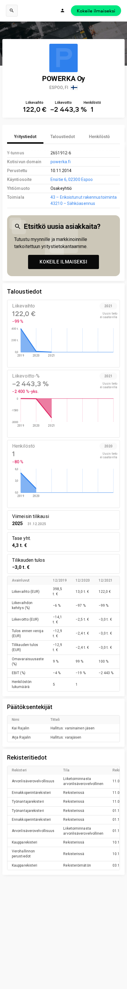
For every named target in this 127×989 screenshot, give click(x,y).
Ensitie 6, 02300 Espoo (72, 179)
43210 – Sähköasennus (73, 203)
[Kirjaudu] (63, 11)
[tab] (25, 137)
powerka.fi (61, 161)
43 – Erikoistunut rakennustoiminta (84, 197)
